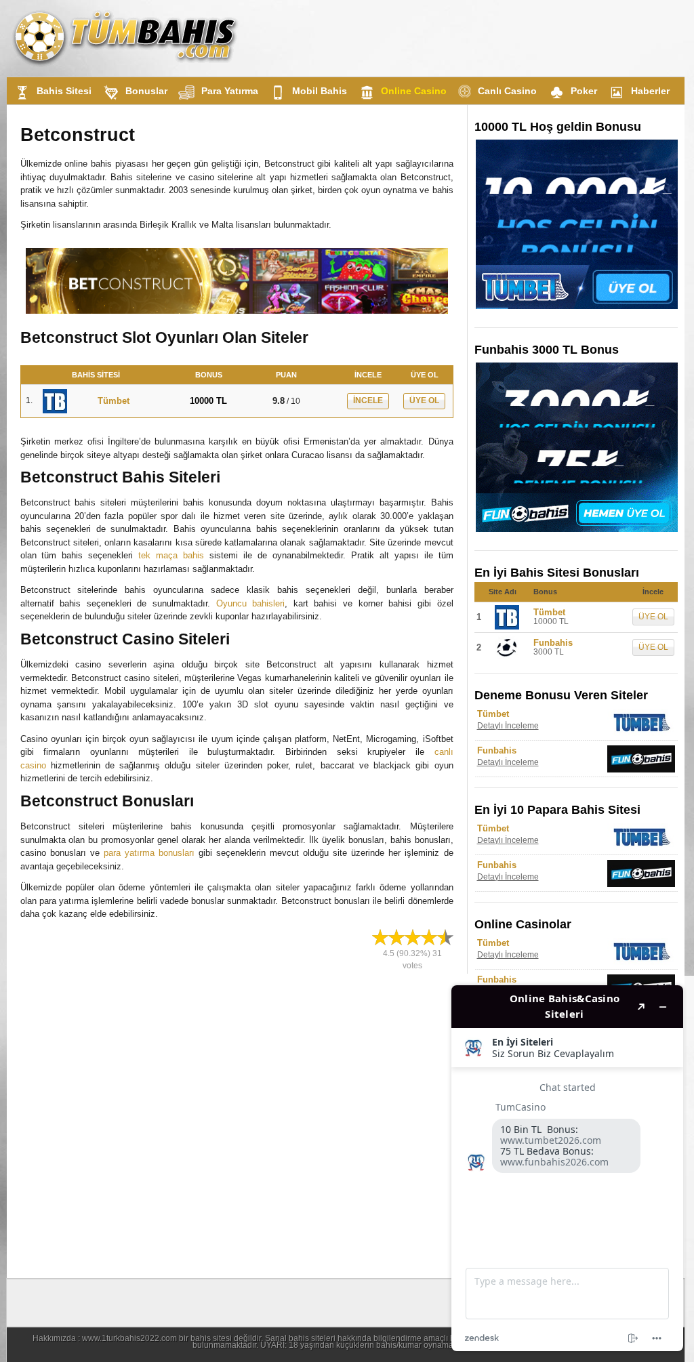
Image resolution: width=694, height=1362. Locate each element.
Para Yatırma (229, 90)
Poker (584, 90)
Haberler (650, 90)
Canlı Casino (507, 90)
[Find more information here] (567, 1168)
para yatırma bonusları (149, 853)
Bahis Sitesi (64, 90)
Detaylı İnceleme (508, 725)
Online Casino (414, 90)
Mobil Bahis (319, 90)
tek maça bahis (171, 555)
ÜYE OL (424, 400)
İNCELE (368, 400)
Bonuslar (146, 90)
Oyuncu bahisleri (250, 603)
